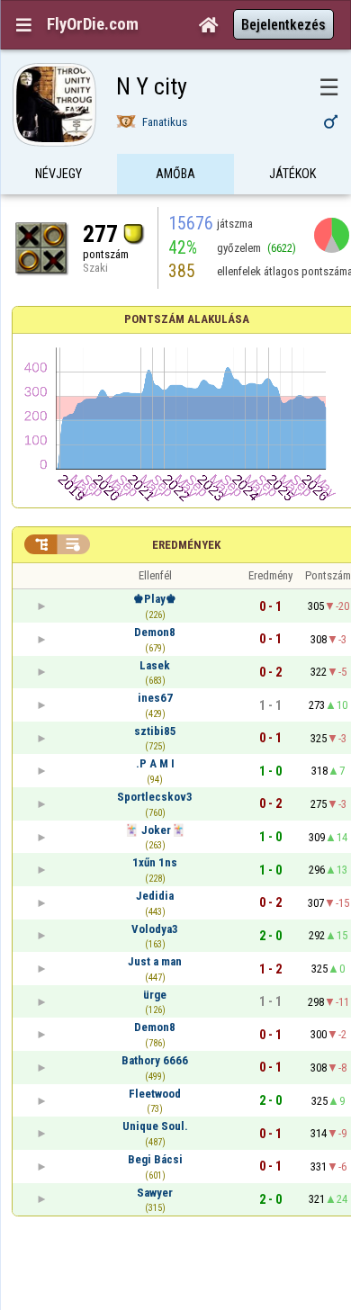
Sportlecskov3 (155, 796)
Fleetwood (155, 1093)
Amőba (175, 173)
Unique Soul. (155, 1126)
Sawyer (155, 1192)
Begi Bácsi (155, 1159)
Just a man (155, 961)
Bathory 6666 (155, 1060)
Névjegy (58, 173)
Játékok (292, 173)
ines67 (155, 697)
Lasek (155, 665)
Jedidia (155, 895)
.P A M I (155, 763)
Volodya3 (154, 929)
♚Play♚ (154, 599)
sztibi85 (155, 731)
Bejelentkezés (283, 24)
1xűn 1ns (154, 862)
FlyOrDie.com (93, 24)
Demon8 (155, 632)
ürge (154, 994)
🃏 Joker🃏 (154, 830)
